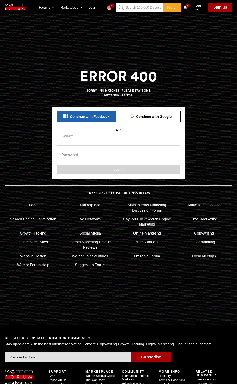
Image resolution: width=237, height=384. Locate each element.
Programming (204, 242)
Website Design (33, 256)
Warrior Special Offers (100, 376)
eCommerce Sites (33, 242)
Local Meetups (204, 256)
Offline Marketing (147, 233)
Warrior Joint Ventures (90, 256)
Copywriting (204, 233)
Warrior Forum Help (33, 265)
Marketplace (90, 205)
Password (70, 155)
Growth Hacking (33, 233)
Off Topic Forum (147, 256)
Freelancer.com (206, 379)
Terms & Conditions (172, 380)
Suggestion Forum (90, 265)
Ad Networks (90, 219)
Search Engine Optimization (33, 219)
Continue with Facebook (89, 117)
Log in (118, 169)
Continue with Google (154, 117)
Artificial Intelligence (204, 205)
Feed (33, 205)
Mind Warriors (147, 242)
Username (67, 135)
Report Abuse (58, 380)
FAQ (52, 376)
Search (172, 7)
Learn (94, 7)
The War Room (95, 380)
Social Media (90, 233)
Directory (165, 376)
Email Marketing (204, 219)
